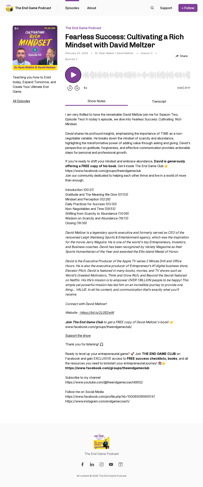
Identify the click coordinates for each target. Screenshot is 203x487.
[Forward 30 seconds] (77, 88)
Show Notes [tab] (96, 101)
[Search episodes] (152, 8)
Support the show (78, 335)
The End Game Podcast (33, 8)
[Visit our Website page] (121, 464)
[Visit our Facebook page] (82, 464)
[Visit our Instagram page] (101, 464)
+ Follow (188, 8)
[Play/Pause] (73, 75)
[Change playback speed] (85, 88)
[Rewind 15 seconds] (70, 88)
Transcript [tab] (159, 101)
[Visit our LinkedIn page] (92, 464)
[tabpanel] (127, 260)
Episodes (72, 8)
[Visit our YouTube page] (111, 464)
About (91, 8)
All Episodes (21, 101)
